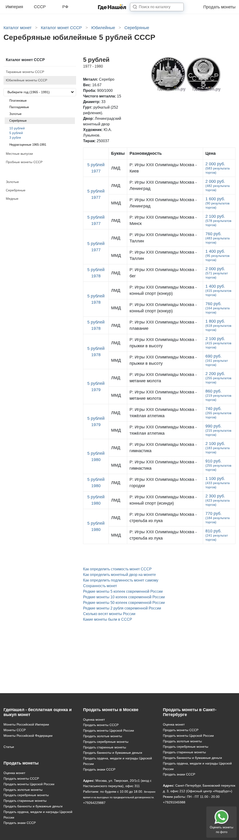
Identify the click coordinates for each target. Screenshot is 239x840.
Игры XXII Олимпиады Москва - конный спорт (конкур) (163, 290)
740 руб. (218, 412)
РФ (65, 6)
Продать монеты (219, 7)
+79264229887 (94, 803)
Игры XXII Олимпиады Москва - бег (163, 272)
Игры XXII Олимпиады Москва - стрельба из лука (163, 517)
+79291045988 (174, 802)
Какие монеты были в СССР (107, 619)
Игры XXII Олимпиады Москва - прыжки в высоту (163, 342)
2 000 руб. (217, 168)
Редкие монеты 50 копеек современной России (124, 603)
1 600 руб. (217, 202)
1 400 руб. (217, 255)
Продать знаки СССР (20, 823)
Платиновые (18, 100)
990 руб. (218, 430)
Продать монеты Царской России (29, 784)
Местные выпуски (19, 153)
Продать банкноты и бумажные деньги (33, 806)
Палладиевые (19, 107)
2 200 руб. (218, 377)
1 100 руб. (217, 482)
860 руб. (218, 395)
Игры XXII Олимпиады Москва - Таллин (163, 237)
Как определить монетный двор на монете (119, 575)
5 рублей (16, 133)
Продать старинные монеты (25, 800)
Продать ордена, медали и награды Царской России (38, 814)
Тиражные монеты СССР (25, 72)
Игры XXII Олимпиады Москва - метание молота (163, 377)
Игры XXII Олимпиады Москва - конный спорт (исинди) (163, 500)
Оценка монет (14, 773)
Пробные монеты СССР (24, 162)
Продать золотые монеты (23, 790)
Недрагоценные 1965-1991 (27, 144)
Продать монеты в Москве (110, 709)
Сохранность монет (100, 586)
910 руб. (218, 465)
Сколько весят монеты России (109, 614)
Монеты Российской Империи (26, 724)
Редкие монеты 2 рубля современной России (122, 608)
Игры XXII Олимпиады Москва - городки (163, 482)
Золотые (15, 114)
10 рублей (17, 128)
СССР (40, 6)
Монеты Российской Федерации (28, 735)
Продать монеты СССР (21, 778)
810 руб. (216, 535)
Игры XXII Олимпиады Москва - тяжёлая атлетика (163, 412)
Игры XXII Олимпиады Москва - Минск (163, 220)
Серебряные (18, 120)
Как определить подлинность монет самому (120, 580)
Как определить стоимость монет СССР (117, 569)
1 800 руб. (218, 325)
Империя (14, 6)
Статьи (9, 747)
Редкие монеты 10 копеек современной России (124, 597)
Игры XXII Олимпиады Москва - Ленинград (163, 185)
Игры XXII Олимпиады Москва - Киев (163, 167)
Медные (12, 198)
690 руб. (216, 360)
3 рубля (15, 137)
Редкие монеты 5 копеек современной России (123, 591)
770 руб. (217, 517)
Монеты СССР (15, 730)
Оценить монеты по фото (221, 830)
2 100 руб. (218, 220)
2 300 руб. (217, 500)
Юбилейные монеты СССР (26, 80)
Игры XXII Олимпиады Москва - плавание (163, 325)
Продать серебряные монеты (26, 795)
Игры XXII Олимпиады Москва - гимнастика (163, 447)
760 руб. (217, 237)
